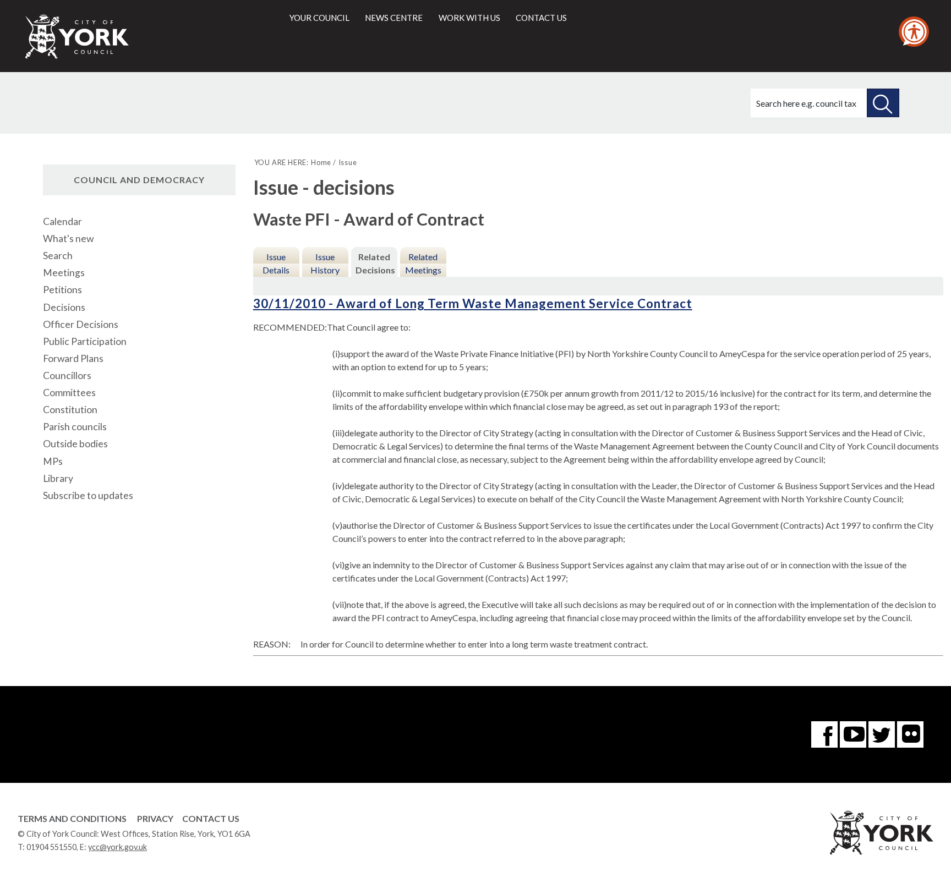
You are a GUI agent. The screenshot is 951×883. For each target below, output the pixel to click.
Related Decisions (375, 263)
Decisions (64, 307)
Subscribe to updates (88, 495)
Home (321, 162)
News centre (394, 18)
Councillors (67, 375)
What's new (68, 238)
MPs (53, 461)
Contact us (541, 18)
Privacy (155, 818)
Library (58, 478)
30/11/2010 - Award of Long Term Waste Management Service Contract (472, 303)
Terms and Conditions (72, 818)
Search (58, 255)
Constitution (70, 409)
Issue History (325, 263)
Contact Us (210, 818)
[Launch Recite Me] (914, 32)
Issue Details (276, 263)
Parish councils (75, 426)
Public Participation (85, 341)
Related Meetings (423, 263)
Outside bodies (75, 443)
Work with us (469, 18)
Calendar (62, 221)
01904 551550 (51, 847)
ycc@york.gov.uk (117, 847)
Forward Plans (73, 358)
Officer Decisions (80, 324)
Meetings (64, 272)
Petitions (62, 289)
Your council (319, 18)
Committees (69, 392)
